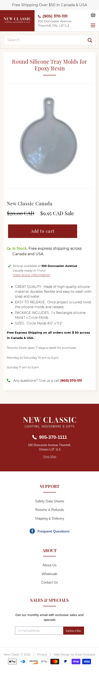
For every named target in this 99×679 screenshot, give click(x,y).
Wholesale (49, 574)
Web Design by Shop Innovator (75, 654)
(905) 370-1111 (55, 16)
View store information (31, 275)
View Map (49, 456)
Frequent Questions (54, 531)
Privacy (42, 654)
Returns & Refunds (49, 510)
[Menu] (93, 25)
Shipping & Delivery (49, 518)
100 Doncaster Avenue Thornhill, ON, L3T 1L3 (55, 23)
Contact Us (49, 582)
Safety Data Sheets (49, 501)
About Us (50, 565)
